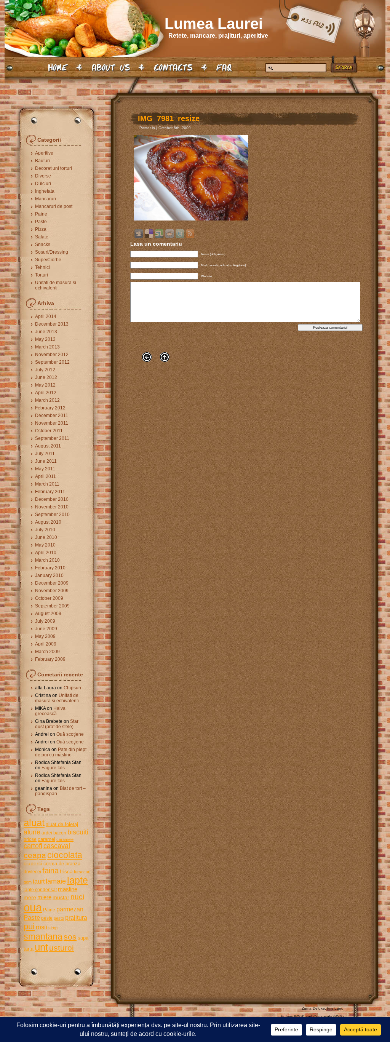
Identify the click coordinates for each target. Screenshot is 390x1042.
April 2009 (45, 644)
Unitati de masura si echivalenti (55, 285)
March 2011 (47, 484)
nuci (77, 897)
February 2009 (50, 659)
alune (32, 832)
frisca (66, 871)
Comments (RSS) (328, 1016)
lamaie (56, 881)
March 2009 (47, 651)
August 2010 (48, 522)
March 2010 (47, 560)
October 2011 (49, 430)
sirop (53, 927)
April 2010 (45, 552)
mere (30, 897)
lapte (77, 880)
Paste (41, 221)
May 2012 (45, 385)
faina (50, 870)
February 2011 (50, 491)
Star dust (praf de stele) (56, 724)
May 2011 (45, 468)
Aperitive (44, 153)
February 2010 (50, 568)
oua (33, 907)
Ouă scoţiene (70, 734)
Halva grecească (50, 711)
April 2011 (45, 476)
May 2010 (45, 545)
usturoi (61, 947)
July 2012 (45, 369)
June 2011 (46, 461)
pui (29, 926)
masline (67, 889)
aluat (34, 822)
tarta (29, 949)
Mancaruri (45, 198)
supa (83, 938)
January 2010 (49, 575)
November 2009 (52, 590)
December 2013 (52, 324)
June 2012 (46, 377)
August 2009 (48, 613)
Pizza (40, 229)
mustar (61, 897)
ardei (47, 833)
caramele (65, 839)
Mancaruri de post (53, 206)
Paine (41, 214)
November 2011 (51, 423)
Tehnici (42, 267)
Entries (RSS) (292, 1016)
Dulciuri (43, 183)
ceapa (35, 855)
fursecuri (82, 871)
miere (44, 897)
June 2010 (46, 537)
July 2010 (45, 529)
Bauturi (42, 160)
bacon (59, 833)
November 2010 (52, 507)
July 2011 (45, 453)
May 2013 (45, 339)
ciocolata (64, 855)
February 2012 (50, 408)
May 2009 (45, 636)
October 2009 (49, 598)
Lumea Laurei (214, 23)
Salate (41, 237)
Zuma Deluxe (313, 1008)
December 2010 (52, 499)
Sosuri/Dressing (51, 252)
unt (41, 947)
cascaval (56, 846)
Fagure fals (53, 767)
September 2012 (52, 362)
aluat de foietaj (62, 824)
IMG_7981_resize (169, 118)
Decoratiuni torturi (53, 168)
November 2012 (52, 354)
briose (30, 839)
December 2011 (51, 415)
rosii (41, 927)
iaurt (39, 881)
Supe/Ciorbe (48, 259)
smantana (43, 936)
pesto (59, 918)
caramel (46, 839)
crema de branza (61, 863)
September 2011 (52, 438)
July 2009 (45, 621)
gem (28, 882)
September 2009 (52, 606)
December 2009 (52, 583)
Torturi (41, 275)
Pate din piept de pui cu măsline (60, 752)
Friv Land (335, 1008)
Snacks (42, 244)
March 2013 (47, 347)
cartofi (33, 846)
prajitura (76, 917)
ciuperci (33, 863)
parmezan (69, 909)
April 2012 (45, 392)
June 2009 (46, 628)
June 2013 (46, 331)
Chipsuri (72, 687)
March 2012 (47, 400)
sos (70, 936)
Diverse (43, 176)
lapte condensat (40, 889)
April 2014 (45, 316)
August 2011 (48, 446)
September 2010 (52, 514)
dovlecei (32, 871)
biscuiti (77, 832)
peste (47, 918)
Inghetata (44, 191)
